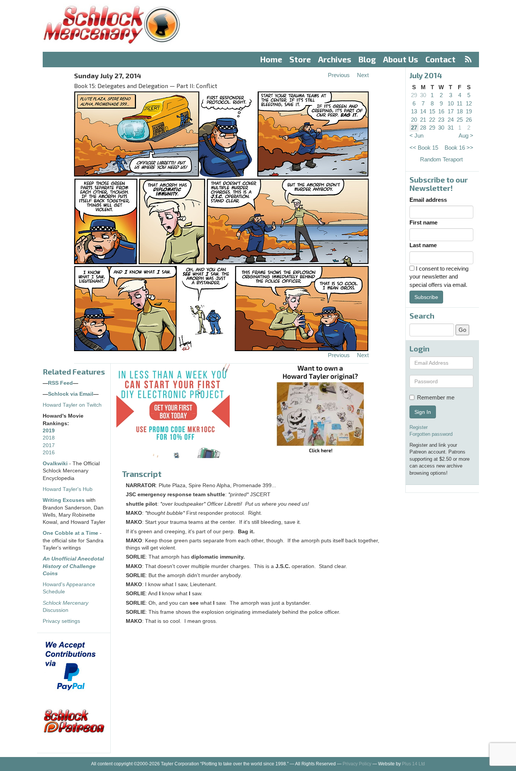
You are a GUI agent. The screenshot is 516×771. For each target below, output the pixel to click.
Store (300, 59)
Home (271, 59)
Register (418, 427)
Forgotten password (431, 434)
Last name (423, 245)
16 (441, 111)
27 (414, 127)
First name (423, 222)
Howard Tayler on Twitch (72, 405)
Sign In (422, 412)
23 (441, 119)
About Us (400, 59)
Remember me (435, 397)
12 (469, 103)
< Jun (416, 135)
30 (423, 95)
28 (423, 127)
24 (451, 119)
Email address (428, 200)
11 (459, 103)
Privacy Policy (357, 763)
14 (423, 111)
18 (460, 111)
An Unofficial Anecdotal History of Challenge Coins (73, 566)
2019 (49, 430)
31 (451, 127)
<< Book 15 (423, 147)
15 (432, 111)
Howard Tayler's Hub (68, 489)
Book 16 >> (459, 147)
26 (469, 119)
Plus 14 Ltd (413, 763)
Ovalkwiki (56, 463)
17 (451, 111)
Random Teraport (441, 159)
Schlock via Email (70, 394)
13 (414, 111)
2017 (49, 445)
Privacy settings (61, 621)
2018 (49, 438)
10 (451, 103)
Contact (440, 59)
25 (460, 119)
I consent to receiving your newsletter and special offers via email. (438, 276)
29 (414, 95)
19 (469, 111)
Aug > (466, 135)
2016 (49, 452)
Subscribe (426, 297)
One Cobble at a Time (70, 533)
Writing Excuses (64, 500)
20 (414, 119)
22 (432, 119)
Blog (367, 59)
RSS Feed (60, 383)
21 (423, 119)
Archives (334, 59)
